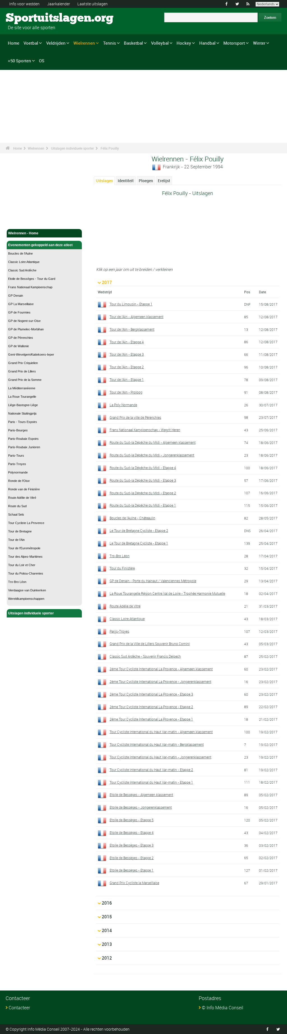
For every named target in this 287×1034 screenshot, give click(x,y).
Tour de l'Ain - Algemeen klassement (136, 316)
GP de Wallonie (18, 346)
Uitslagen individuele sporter (72, 148)
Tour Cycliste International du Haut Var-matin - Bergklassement (157, 744)
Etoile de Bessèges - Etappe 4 (132, 832)
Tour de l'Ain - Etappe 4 (127, 342)
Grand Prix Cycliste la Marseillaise (134, 882)
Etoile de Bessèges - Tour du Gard (31, 278)
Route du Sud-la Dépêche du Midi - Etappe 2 (143, 493)
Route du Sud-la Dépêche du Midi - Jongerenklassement (152, 455)
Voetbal (31, 43)
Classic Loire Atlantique (24, 262)
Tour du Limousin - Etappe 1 (131, 304)
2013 (107, 944)
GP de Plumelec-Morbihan (26, 329)
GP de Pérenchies (20, 337)
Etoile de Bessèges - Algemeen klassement (141, 794)
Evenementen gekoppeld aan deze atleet (40, 245)
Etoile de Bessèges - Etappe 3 (132, 845)
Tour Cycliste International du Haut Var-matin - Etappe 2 (151, 769)
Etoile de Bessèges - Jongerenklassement (141, 807)
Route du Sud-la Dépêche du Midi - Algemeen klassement (153, 442)
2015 (107, 917)
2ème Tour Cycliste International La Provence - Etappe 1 (151, 719)
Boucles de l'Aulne (20, 253)
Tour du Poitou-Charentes (25, 573)
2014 (107, 930)
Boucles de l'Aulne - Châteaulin (132, 518)
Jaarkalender (58, 3)
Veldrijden (56, 43)
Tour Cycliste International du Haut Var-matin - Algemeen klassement (161, 731)
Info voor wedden (24, 3)
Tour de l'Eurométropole (24, 548)
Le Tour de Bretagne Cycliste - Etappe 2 (139, 530)
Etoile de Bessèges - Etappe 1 (132, 870)
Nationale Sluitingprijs (22, 413)
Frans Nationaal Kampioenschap (30, 287)
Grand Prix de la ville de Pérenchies (135, 417)
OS (41, 60)
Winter (259, 43)
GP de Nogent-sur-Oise (24, 320)
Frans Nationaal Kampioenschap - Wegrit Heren (145, 429)
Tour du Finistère (122, 568)
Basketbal (133, 43)
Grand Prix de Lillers (22, 371)
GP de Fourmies (19, 312)
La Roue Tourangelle (22, 396)
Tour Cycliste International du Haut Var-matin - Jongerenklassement (160, 757)
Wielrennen (84, 43)
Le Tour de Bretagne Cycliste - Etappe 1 (139, 543)
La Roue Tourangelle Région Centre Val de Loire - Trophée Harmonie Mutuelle (167, 593)
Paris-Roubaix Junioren (24, 447)
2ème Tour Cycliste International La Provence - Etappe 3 (151, 694)
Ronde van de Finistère (24, 489)
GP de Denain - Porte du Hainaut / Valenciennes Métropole (153, 580)
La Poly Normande (123, 404)
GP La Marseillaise (21, 304)
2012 (107, 958)
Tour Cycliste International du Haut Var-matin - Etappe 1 (151, 782)
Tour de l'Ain (16, 539)
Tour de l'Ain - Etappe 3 (127, 354)
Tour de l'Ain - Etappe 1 (127, 379)
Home (13, 43)
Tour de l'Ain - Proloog (126, 392)
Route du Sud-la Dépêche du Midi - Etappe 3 (143, 480)
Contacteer (19, 1008)
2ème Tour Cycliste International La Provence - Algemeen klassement (161, 669)
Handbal (207, 43)
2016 (107, 903)
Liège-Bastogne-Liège (23, 405)
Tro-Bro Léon (17, 582)
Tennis (109, 43)
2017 (107, 282)
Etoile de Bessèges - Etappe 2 (132, 857)
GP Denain (15, 295)
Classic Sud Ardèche (22, 270)
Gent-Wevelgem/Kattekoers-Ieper (31, 354)
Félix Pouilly (110, 148)
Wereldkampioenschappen (26, 598)
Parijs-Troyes (119, 631)
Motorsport (234, 43)
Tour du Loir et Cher (21, 565)
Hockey (184, 43)
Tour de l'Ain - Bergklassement (132, 329)
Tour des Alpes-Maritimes (25, 556)
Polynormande (18, 472)
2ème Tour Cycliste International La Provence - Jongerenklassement (160, 681)
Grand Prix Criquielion (23, 363)
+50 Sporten (19, 60)
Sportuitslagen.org (27, 18)
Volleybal (160, 43)
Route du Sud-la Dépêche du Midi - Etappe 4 (143, 467)
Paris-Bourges (18, 430)
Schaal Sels (16, 514)
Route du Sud (17, 506)
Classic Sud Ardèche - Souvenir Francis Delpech (145, 656)
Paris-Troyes (17, 464)
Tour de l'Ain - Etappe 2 (127, 367)
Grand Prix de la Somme (24, 379)
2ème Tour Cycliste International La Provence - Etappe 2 (151, 706)
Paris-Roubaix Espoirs (23, 438)
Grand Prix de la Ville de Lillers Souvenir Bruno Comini (150, 643)
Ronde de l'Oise (19, 480)
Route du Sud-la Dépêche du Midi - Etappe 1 (143, 505)
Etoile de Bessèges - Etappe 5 (132, 820)
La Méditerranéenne (21, 388)
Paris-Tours (16, 455)
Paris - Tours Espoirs (22, 422)
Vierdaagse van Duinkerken (27, 590)
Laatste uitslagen (92, 3)
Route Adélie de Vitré (22, 497)
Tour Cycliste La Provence (26, 523)
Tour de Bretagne (20, 531)
